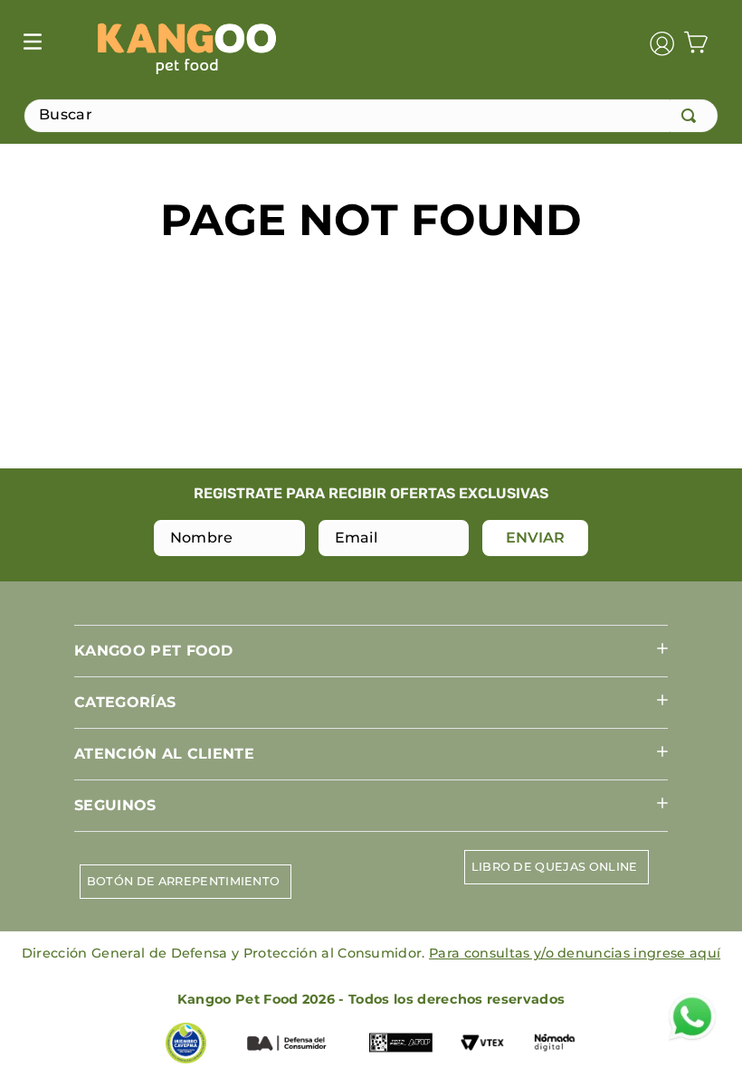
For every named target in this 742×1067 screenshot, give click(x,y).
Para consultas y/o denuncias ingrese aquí (574, 953)
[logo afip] (401, 1044)
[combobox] (371, 116)
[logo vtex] (482, 1044)
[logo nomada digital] (554, 1044)
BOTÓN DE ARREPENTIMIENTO (184, 881)
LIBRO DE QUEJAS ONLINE (554, 866)
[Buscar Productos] (692, 115)
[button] (371, 651)
